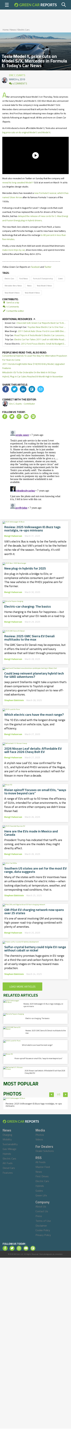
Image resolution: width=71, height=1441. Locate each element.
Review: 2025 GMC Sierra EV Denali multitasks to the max (29, 637)
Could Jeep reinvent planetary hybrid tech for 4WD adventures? (34, 675)
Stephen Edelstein (14, 700)
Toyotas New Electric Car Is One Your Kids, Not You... (35, 327)
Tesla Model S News (12, 292)
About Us (41, 1206)
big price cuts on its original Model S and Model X (26, 132)
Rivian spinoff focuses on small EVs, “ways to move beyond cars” (35, 791)
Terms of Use (43, 1220)
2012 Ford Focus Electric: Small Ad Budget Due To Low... (35, 344)
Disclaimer (41, 1225)
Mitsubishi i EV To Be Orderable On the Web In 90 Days (29, 372)
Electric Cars (24, 30)
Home (6, 30)
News (13, 30)
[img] (5, 389)
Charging (7, 1134)
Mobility (7, 1139)
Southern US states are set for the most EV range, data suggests (35, 870)
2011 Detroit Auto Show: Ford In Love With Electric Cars (35, 331)
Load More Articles (22, 986)
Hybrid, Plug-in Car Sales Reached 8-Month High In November (32, 376)
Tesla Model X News (32, 292)
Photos (40, 1134)
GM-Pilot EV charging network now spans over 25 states (34, 911)
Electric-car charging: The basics (27, 606)
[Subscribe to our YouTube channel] (26, 416)
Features (8, 1172)
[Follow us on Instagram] (19, 416)
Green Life (41, 1195)
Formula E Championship (43, 278)
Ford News (23, 278)
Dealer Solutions (45, 1150)
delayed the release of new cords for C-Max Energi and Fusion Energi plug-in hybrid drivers (35, 218)
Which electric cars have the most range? (34, 714)
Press (39, 1216)
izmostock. (59, 1254)
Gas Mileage (9, 1148)
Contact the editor (15, 311)
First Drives (42, 1176)
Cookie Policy (43, 1230)
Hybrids (7, 1153)
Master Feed (43, 1166)
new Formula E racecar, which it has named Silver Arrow (35, 195)
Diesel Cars (9, 1167)
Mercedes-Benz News (13, 285)
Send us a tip (12, 302)
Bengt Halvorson (13, 536)
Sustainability (10, 1144)
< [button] (52, 1094)
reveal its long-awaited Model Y (18, 182)
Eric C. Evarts (17, 74)
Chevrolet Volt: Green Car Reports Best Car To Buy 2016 (35, 323)
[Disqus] (35, 470)
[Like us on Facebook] (4, 416)
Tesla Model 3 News (44, 285)
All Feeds (41, 1162)
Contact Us (42, 1211)
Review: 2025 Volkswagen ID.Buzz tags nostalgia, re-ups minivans (32, 528)
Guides (39, 1190)
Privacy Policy (43, 1234)
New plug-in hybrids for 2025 (25, 568)
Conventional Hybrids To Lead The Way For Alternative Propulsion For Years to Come (34, 358)
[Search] (64, 5)
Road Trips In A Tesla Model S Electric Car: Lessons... (35, 335)
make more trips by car (13, 250)
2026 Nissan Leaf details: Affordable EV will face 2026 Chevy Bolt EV (33, 750)
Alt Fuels (8, 1163)
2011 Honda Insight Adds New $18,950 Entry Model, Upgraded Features (33, 366)
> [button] (65, 1094)
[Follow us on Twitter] (11, 416)
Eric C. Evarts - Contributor (22, 404)
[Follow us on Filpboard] (33, 416)
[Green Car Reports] (35, 5)
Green (60, 278)
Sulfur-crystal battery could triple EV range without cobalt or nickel (35, 948)
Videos (39, 1139)
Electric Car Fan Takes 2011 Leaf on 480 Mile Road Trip (35, 339)
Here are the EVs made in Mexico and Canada (31, 833)
